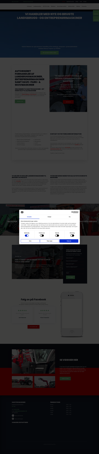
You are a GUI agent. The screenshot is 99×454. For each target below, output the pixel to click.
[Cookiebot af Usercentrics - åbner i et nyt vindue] (72, 212)
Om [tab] (70, 216)
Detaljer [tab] (49, 216)
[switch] (42, 235)
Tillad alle (69, 241)
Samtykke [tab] (29, 216)
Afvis (30, 241)
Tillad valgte (49, 241)
